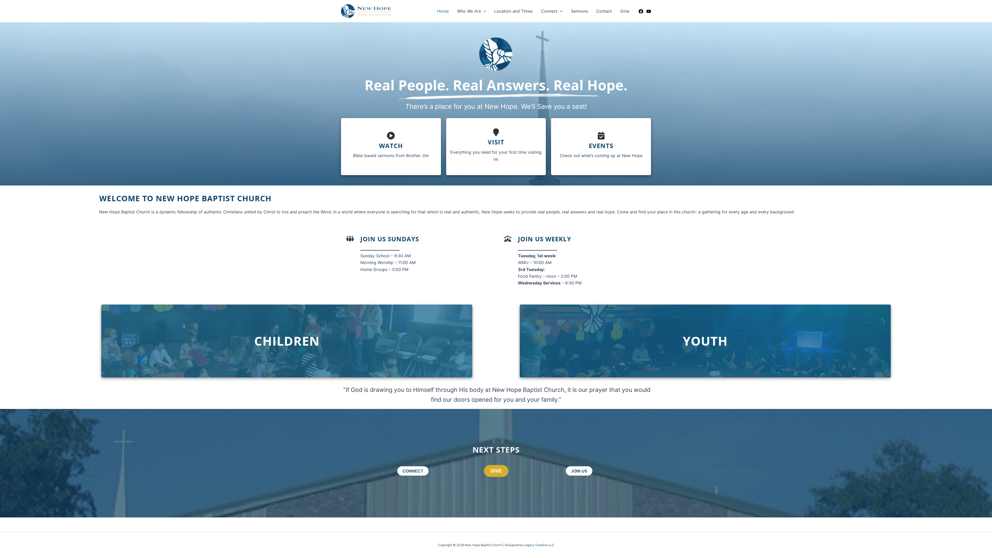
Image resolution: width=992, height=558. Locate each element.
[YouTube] (648, 11)
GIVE (496, 471)
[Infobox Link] (391, 146)
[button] (483, 11)
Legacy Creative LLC (539, 545)
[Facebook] (641, 11)
